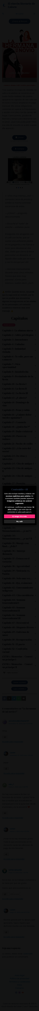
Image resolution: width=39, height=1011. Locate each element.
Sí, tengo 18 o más (19, 516)
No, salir (19, 521)
